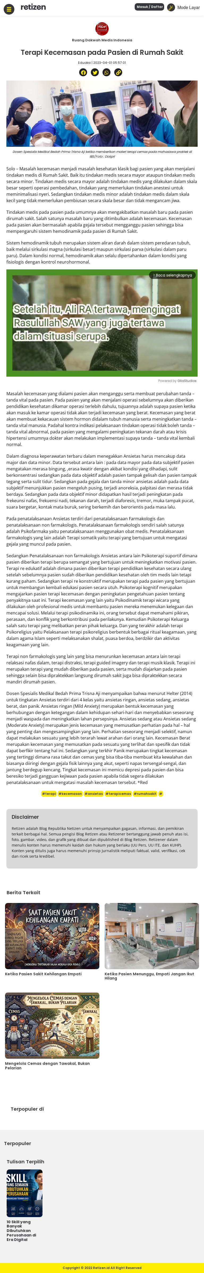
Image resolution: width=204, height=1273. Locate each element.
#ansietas (93, 793)
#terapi (49, 793)
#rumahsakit (145, 793)
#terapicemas (118, 793)
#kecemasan (70, 793)
